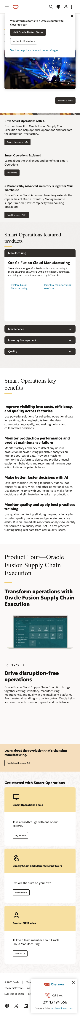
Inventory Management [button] (22, 340)
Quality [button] (12, 351)
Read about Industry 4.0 (18, 762)
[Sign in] (66, 6)
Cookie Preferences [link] (13, 987)
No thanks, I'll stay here (24, 41)
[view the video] (40, 69)
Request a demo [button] (65, 100)
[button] (6, 6)
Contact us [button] (20, 953)
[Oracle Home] (15, 7)
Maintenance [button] (16, 329)
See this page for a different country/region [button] (34, 50)
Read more (12, 172)
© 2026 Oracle (11, 982)
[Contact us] (73, 6)
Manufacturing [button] (17, 253)
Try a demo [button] (20, 835)
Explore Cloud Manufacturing (19, 286)
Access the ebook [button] (15, 142)
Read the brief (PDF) (16, 214)
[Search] (51, 6)
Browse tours (21, 892)
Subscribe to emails (14, 993)
